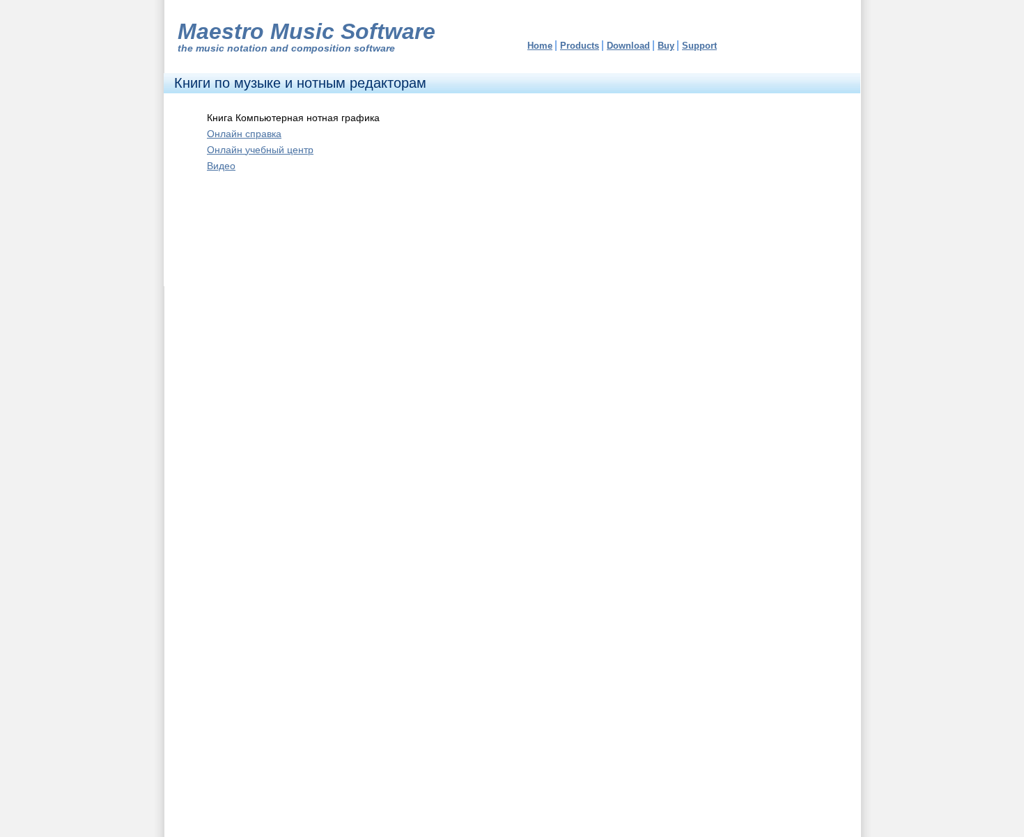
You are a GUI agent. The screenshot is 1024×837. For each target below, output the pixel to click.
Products (579, 45)
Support (699, 45)
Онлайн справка (244, 134)
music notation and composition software (295, 48)
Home (539, 45)
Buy (666, 45)
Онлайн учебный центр (260, 150)
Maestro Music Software (306, 31)
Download (628, 45)
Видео (221, 166)
